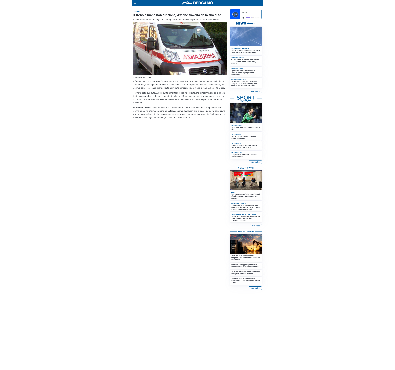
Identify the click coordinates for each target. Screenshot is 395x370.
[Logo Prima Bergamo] (197, 3)
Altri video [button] (256, 226)
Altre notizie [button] (255, 91)
